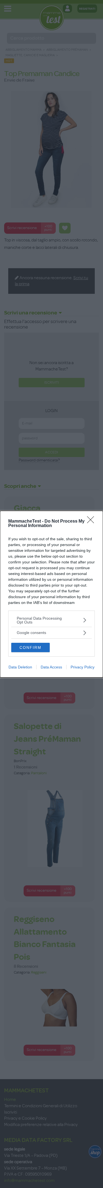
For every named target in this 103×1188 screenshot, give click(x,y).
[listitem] (51, 620)
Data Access (51, 667)
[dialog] (51, 594)
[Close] (92, 521)
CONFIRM (30, 647)
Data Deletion (20, 667)
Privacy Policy (82, 667)
